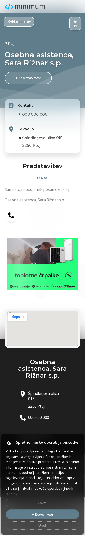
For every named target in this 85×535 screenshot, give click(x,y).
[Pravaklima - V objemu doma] (42, 251)
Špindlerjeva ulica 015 (42, 138)
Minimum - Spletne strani (25, 7)
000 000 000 (34, 114)
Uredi (42, 525)
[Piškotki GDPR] (9, 442)
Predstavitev (28, 78)
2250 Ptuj (31, 145)
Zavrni (42, 503)
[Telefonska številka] (11, 215)
